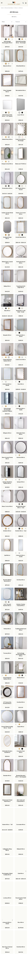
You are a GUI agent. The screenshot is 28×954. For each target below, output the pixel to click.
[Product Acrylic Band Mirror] (21, 227)
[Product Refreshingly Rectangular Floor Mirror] (21, 643)
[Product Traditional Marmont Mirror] (21, 618)
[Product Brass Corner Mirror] (7, 496)
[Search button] (23, 3)
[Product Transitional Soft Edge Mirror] (21, 276)
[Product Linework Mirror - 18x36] (21, 398)
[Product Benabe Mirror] (7, 765)
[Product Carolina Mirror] (21, 692)
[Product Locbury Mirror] (7, 887)
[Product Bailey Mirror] (7, 276)
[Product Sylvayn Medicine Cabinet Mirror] (7, 471)
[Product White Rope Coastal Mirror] (7, 251)
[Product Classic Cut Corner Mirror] (21, 202)
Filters (3, 21)
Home (2, 7)
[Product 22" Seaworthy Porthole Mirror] (7, 692)
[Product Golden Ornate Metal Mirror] (7, 202)
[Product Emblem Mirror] (7, 520)
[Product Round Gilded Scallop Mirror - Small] (7, 716)
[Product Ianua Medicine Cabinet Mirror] (7, 667)
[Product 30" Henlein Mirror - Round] (21, 178)
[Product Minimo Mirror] (21, 667)
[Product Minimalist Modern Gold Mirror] (7, 740)
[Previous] (2, 39)
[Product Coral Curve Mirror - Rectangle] (21, 129)
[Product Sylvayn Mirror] (21, 471)
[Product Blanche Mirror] (7, 55)
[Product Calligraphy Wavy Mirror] (7, 838)
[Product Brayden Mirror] (7, 325)
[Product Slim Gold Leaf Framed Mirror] (21, 789)
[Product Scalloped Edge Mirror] (7, 227)
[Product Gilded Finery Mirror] (7, 129)
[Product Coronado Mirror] (21, 814)
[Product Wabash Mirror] (21, 838)
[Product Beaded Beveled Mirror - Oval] (21, 496)
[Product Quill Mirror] (7, 545)
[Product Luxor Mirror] (21, 104)
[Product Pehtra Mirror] (7, 618)
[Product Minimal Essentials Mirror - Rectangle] (21, 31)
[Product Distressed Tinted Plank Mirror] (7, 789)
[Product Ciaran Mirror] (21, 716)
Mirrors (16, 7)
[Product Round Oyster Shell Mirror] (21, 887)
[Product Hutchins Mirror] (21, 936)
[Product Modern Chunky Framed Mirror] (21, 594)
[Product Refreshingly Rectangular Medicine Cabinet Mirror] (7, 398)
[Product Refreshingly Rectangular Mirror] (7, 31)
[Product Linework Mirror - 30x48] (7, 373)
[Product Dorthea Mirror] (21, 569)
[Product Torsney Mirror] (7, 643)
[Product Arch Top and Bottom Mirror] (7, 594)
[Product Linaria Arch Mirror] (21, 349)
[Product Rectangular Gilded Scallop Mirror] (7, 863)
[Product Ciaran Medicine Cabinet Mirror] (7, 349)
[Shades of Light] (14, 3)
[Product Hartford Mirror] (21, 447)
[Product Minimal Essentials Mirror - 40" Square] (7, 104)
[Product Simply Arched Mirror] (7, 153)
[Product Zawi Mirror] (21, 373)
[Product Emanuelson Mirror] (7, 178)
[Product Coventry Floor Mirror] (21, 740)
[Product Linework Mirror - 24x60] (21, 545)
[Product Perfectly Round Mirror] (21, 251)
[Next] (12, 39)
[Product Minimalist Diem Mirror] (21, 422)
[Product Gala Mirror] (21, 863)
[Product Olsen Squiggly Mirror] (7, 80)
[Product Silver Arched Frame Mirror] (7, 447)
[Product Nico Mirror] (21, 912)
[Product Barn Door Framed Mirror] (7, 936)
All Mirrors (21, 7)
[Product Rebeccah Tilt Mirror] (21, 153)
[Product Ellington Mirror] (7, 422)
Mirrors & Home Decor (9, 7)
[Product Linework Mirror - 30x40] (21, 325)
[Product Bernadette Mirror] (21, 80)
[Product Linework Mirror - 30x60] (7, 912)
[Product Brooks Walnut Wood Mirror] (7, 569)
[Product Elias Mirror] (7, 300)
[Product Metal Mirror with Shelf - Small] (21, 300)
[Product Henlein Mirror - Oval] (21, 520)
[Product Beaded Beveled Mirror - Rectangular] (21, 765)
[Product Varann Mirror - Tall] (7, 814)
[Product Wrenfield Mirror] (21, 55)
